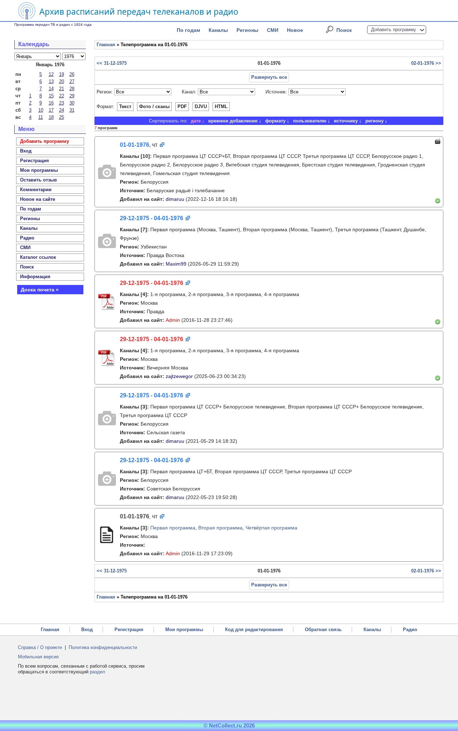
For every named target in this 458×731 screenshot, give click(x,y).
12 (51, 74)
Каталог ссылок (38, 257)
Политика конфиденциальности (103, 647)
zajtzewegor (179, 376)
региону (374, 121)
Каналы (218, 30)
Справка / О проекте (40, 647)
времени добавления (233, 121)
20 (61, 81)
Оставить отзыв (38, 180)
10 (40, 110)
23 (61, 103)
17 (51, 110)
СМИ (272, 30)
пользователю (309, 121)
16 (51, 103)
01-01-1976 (134, 145)
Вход (87, 629)
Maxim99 (176, 264)
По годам (188, 30)
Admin (173, 320)
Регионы (247, 30)
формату (275, 121)
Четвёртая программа (271, 528)
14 (51, 88)
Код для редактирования (254, 629)
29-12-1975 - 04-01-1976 (151, 218)
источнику (346, 121)
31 (71, 110)
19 (61, 74)
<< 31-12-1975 (112, 63)
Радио (27, 238)
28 (71, 88)
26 (71, 74)
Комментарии (36, 189)
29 (71, 95)
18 (51, 117)
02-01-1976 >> (426, 63)
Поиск (344, 30)
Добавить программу (393, 29)
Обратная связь (323, 629)
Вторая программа (220, 528)
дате (196, 121)
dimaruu (175, 199)
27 (71, 81)
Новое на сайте (37, 199)
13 (51, 81)
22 (61, 95)
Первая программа (172, 528)
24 (61, 110)
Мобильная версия (38, 656)
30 (71, 103)
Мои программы (39, 170)
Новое (295, 30)
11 (40, 117)
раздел (97, 671)
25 (61, 117)
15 (51, 95)
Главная (106, 44)
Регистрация (128, 629)
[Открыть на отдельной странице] (161, 145)
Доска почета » (40, 289)
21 (61, 88)
